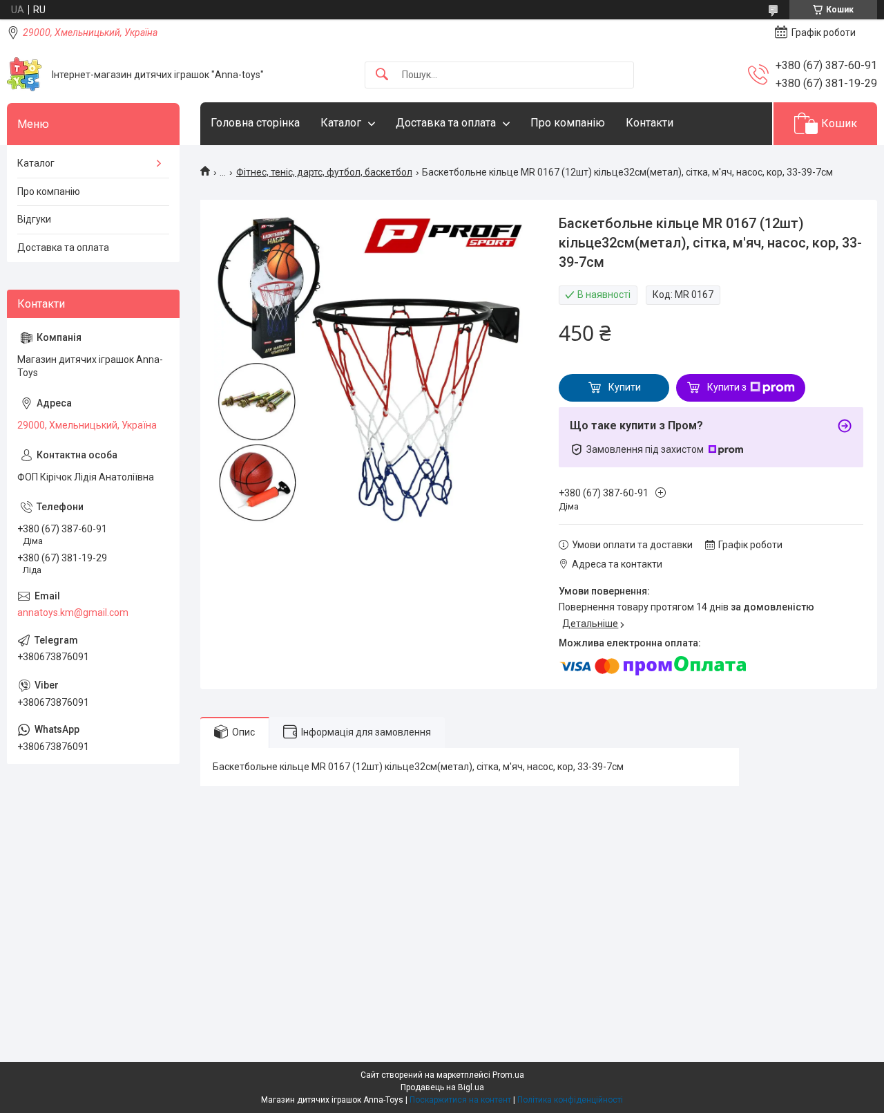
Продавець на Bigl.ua (442, 1087)
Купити (624, 387)
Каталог (340, 122)
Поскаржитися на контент (460, 1100)
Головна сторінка (255, 122)
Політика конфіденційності (570, 1100)
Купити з (727, 387)
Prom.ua (508, 1075)
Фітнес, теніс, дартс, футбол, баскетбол (324, 172)
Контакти (649, 122)
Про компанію (567, 122)
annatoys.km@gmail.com (72, 612)
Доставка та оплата (446, 122)
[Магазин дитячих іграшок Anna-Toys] (24, 74)
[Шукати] (382, 75)
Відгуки (34, 219)
